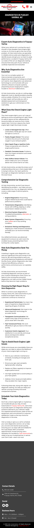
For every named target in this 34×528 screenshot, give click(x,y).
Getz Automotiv (24, 433)
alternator (25, 214)
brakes (11, 221)
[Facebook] (3, 505)
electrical (12, 88)
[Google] (6, 505)
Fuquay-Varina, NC (18, 406)
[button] (31, 6)
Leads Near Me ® (23, 525)
